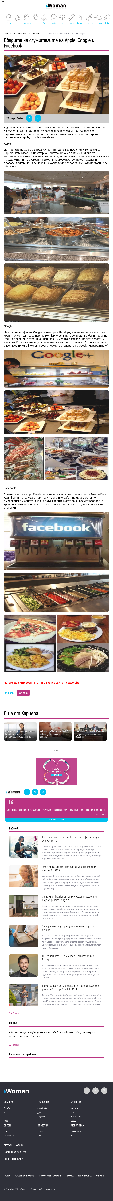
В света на (76, 1116)
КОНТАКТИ (100, 1175)
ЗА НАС (7, 1175)
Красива (8, 1102)
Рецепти (41, 1116)
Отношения (9, 1135)
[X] (35, 792)
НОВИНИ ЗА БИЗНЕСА (15, 1152)
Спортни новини (13, 1159)
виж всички (14, 1013)
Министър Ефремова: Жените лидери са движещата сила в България (89, 734)
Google (23, 693)
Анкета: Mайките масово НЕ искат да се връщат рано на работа (54, 734)
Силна (73, 1112)
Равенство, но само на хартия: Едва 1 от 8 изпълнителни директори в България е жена (20, 734)
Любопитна (77, 1125)
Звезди (40, 1131)
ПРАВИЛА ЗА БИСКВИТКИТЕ (50, 1175)
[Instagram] (43, 792)
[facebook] (27, 792)
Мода (6, 1120)
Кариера (74, 1108)
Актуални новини (14, 1145)
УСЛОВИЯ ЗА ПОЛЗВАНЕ (24, 1175)
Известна (42, 1125)
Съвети (7, 1131)
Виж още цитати (56, 819)
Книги (73, 1135)
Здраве (7, 1108)
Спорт (7, 1116)
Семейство (42, 1108)
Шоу (39, 1135)
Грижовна (43, 1102)
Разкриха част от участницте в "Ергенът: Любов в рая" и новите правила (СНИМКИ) (70, 987)
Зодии (73, 1120)
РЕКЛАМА (69, 1175)
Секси (7, 1125)
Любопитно (76, 1131)
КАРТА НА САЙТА (84, 1175)
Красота (7, 1112)
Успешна (76, 1102)
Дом (39, 1112)
